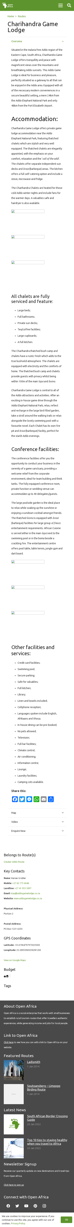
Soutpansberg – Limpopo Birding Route (43, 1087)
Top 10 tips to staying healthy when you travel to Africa (47, 1141)
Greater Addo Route (14, 862)
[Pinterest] (35, 1206)
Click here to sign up (14, 1185)
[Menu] (60, 5)
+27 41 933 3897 (23, 888)
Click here (8, 1042)
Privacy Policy (18, 1223)
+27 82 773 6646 (20, 883)
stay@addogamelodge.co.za (25, 893)
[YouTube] (26, 1206)
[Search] (69, 5)
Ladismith (33, 1062)
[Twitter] (17, 1206)
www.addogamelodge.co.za (28, 898)
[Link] (8, 5)
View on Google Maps (15, 960)
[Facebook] (8, 1206)
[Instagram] (44, 1206)
